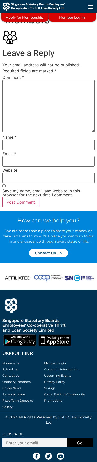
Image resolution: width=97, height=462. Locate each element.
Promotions (53, 400)
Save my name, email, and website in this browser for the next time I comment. (41, 193)
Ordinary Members (16, 382)
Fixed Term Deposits (17, 400)
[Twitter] (48, 456)
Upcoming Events (57, 375)
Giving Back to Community (64, 394)
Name (9, 137)
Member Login (55, 363)
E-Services (10, 369)
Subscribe (12, 434)
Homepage (10, 363)
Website (9, 170)
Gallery (7, 407)
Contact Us (10, 375)
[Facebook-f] (36, 456)
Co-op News (11, 388)
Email (9, 154)
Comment (13, 77)
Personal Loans (13, 394)
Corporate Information (61, 369)
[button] (90, 6)
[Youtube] (60, 456)
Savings (49, 388)
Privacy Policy (54, 382)
